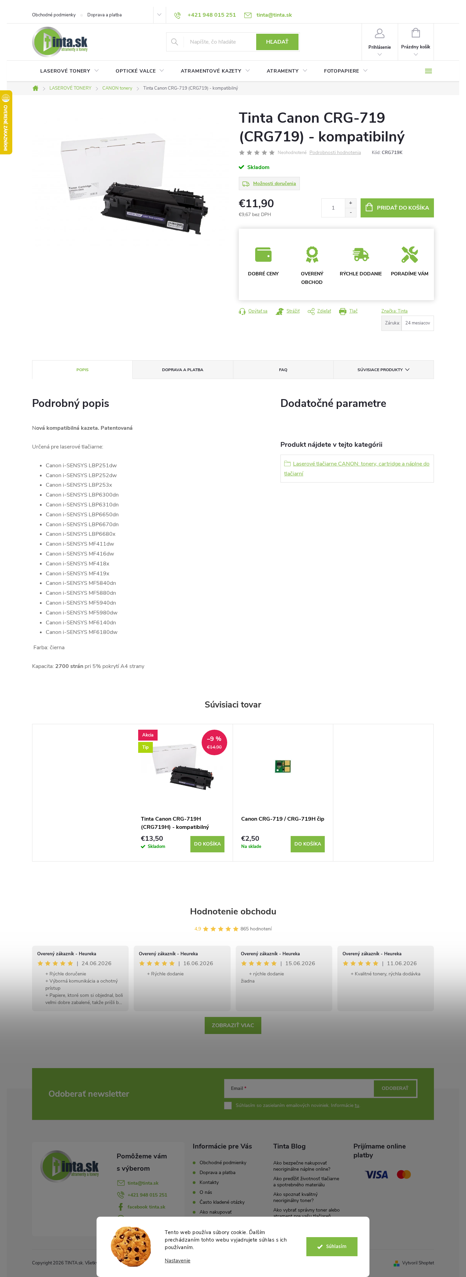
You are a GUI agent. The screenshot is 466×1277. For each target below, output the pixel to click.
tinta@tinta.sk (143, 1183)
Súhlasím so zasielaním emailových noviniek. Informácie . (298, 1105)
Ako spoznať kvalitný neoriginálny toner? (295, 1197)
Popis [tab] (82, 370)
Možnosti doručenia (274, 183)
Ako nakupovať (216, 1212)
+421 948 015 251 (147, 1195)
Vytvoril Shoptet (418, 1263)
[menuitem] (69, 71)
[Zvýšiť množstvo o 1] (350, 203)
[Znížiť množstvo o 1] (350, 212)
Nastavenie (177, 1260)
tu (357, 1105)
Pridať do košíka (403, 208)
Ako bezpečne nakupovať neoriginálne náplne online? (301, 1166)
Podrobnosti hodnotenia (335, 153)
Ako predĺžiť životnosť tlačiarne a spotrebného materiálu (306, 1181)
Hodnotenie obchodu (233, 911)
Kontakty (209, 1182)
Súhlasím (336, 1246)
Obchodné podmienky (54, 15)
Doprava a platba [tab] (182, 370)
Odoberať (395, 1088)
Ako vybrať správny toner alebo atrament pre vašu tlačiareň (306, 1213)
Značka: (394, 311)
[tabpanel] (183, 792)
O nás (206, 1192)
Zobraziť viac (233, 1025)
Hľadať (277, 42)
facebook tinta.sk (146, 1207)
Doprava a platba (104, 15)
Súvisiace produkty (380, 370)
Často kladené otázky (222, 1202)
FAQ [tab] (283, 370)
